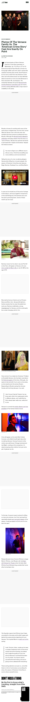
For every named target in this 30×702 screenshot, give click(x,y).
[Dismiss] (28, 688)
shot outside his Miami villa (9, 268)
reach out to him (23, 639)
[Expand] (23, 688)
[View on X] (15, 284)
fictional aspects (8, 380)
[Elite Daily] (4, 2)
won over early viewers (18, 519)
